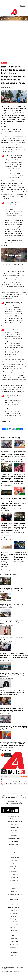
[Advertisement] (14, 35)
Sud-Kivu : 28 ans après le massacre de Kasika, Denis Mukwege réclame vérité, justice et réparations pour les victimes (13, 710)
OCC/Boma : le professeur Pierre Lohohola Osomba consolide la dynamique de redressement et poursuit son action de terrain (14, 692)
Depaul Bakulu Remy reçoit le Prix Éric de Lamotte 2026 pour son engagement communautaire (20, 478)
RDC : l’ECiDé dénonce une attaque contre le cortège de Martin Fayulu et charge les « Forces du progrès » (14, 621)
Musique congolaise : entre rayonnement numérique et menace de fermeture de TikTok (20, 527)
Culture (4, 62)
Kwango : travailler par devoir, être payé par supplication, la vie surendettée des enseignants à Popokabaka (13, 674)
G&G (18, 971)
